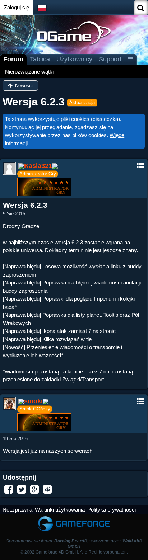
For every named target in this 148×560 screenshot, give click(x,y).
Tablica (40, 59)
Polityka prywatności (111, 510)
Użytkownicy (74, 59)
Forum (13, 59)
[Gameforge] (74, 518)
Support (110, 59)
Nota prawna (17, 510)
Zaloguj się (16, 7)
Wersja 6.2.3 (34, 102)
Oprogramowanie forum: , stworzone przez (74, 543)
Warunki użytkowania (60, 510)
